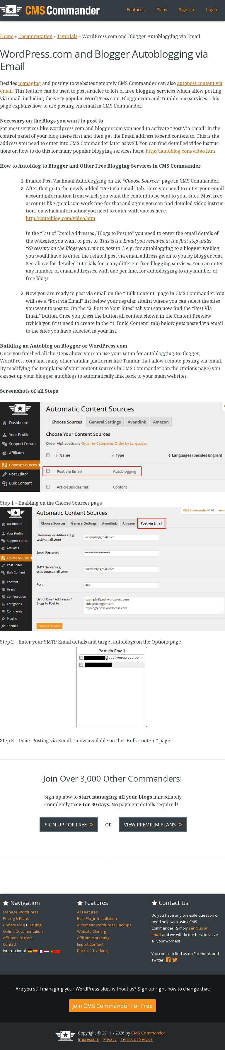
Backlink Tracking (92, 950)
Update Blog (14, 925)
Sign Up (186, 9)
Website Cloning (91, 931)
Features (136, 9)
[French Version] (41, 950)
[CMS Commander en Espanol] (35, 950)
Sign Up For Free (69, 823)
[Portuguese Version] (52, 950)
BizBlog (34, 925)
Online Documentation (23, 931)
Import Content (90, 944)
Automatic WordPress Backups (104, 925)
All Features (87, 912)
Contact (9, 944)
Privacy (110, 1039)
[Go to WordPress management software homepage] (65, 1039)
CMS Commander (148, 1033)
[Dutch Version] (46, 950)
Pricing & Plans (16, 918)
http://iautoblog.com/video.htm (180, 151)
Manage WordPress (20, 912)
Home (6, 36)
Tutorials (67, 36)
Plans (161, 9)
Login (211, 9)
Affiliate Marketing (93, 937)
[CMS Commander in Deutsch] (30, 950)
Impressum (88, 1039)
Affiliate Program (18, 937)
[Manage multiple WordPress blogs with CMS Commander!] (50, 10)
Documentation (35, 36)
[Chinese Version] (57, 950)
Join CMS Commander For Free (112, 1005)
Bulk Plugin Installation (97, 918)
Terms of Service (136, 1039)
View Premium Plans (153, 823)
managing (29, 83)
